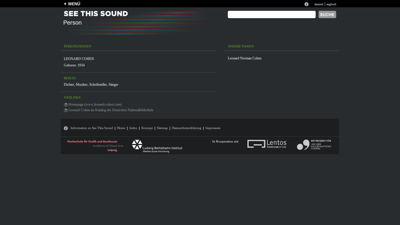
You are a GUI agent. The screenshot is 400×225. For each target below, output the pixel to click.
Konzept (147, 128)
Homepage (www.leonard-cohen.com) (95, 104)
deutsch (318, 4)
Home (121, 128)
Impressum (213, 128)
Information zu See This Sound (92, 128)
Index (133, 128)
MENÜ (74, 3)
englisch (331, 4)
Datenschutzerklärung (186, 128)
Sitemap (162, 128)
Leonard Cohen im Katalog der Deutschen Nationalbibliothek (111, 110)
